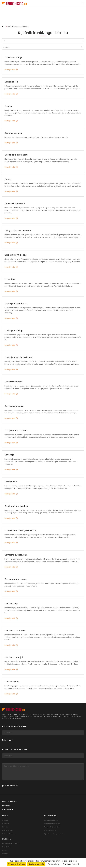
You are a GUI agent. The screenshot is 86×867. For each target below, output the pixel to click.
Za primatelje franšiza (52, 824)
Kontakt (5, 854)
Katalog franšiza (9, 801)
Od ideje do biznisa (9, 834)
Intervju (5, 827)
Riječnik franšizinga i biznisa (18, 26)
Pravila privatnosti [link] (71, 864)
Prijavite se (6, 740)
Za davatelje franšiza (52, 827)
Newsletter (6, 847)
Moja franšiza (7, 830)
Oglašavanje (7, 809)
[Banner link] (43, 16)
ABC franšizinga (50, 816)
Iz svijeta (5, 824)
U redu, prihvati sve (16, 864)
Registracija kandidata (10, 843)
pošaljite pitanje (8, 785)
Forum (4, 850)
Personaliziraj (53, 864)
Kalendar (6, 805)
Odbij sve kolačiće (36, 864)
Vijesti (5, 816)
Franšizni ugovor (50, 830)
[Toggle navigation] (82, 3)
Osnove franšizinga (51, 820)
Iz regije (5, 820)
